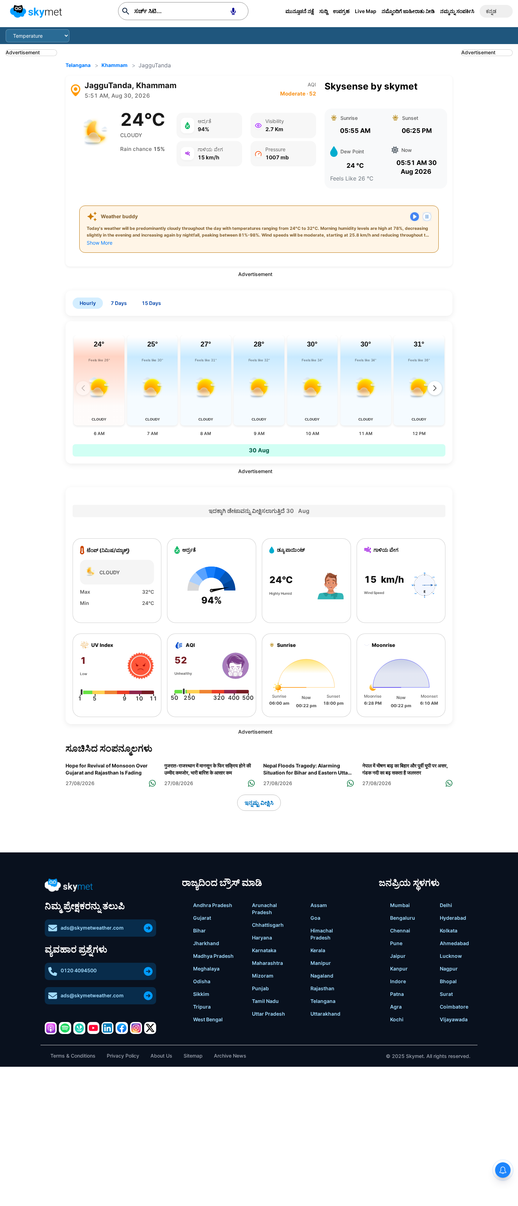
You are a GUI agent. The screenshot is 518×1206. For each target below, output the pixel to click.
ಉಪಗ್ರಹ (341, 11)
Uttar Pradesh (268, 1014)
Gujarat (202, 918)
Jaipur (398, 956)
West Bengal (208, 1019)
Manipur (320, 963)
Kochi (396, 1019)
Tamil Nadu (265, 1001)
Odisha (201, 981)
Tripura (202, 1007)
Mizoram (262, 976)
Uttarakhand (325, 1014)
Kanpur (399, 969)
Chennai (400, 930)
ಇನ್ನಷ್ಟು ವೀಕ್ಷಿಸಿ (259, 802)
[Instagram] (136, 1028)
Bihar (199, 930)
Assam (318, 905)
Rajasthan (322, 988)
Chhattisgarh (268, 925)
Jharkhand (206, 943)
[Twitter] (150, 1028)
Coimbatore (454, 1007)
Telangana (78, 65)
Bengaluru (402, 918)
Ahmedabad (454, 943)
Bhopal (448, 981)
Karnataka (264, 950)
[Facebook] (122, 1028)
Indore (398, 981)
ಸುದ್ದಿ (323, 11)
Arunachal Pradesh (264, 908)
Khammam (114, 65)
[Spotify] (65, 1028)
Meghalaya (206, 969)
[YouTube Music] (93, 1028)
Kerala (317, 950)
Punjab (260, 988)
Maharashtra (267, 963)
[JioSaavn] (79, 1028)
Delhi (446, 905)
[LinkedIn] (107, 1028)
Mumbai (400, 905)
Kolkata (448, 930)
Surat (446, 994)
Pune (396, 943)
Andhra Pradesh (212, 905)
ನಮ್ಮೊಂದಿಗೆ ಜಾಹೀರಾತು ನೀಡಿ (408, 11)
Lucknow (451, 956)
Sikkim (201, 994)
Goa (315, 918)
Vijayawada (454, 1019)
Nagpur (449, 969)
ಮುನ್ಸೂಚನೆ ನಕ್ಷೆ (299, 11)
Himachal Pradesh (321, 934)
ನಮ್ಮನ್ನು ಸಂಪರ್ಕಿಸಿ (457, 11)
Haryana (262, 938)
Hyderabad (453, 918)
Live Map (365, 11)
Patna (397, 994)
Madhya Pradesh (213, 956)
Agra (396, 1007)
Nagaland (321, 976)
